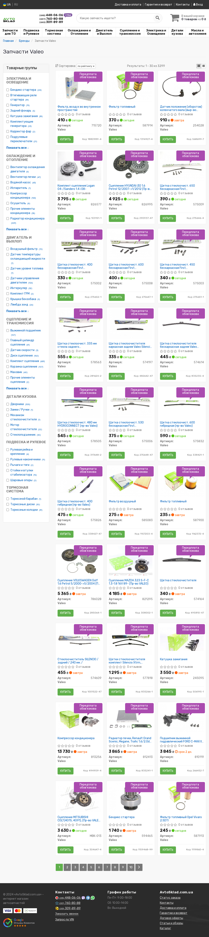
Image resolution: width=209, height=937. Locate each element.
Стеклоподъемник (25, 434)
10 (130, 867)
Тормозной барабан (25, 499)
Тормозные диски (25, 504)
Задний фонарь (22, 110)
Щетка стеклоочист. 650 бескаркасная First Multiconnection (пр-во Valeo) (180, 187)
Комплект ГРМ (22, 293)
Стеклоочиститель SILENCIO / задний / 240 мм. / (78, 661)
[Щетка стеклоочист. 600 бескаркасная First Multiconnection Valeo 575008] (131, 245)
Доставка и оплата (128, 4)
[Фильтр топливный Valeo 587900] (182, 481)
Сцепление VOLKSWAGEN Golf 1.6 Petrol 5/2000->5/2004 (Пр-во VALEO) (79, 582)
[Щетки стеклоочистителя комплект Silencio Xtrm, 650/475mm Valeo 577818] (131, 639)
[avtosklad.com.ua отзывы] (19, 922)
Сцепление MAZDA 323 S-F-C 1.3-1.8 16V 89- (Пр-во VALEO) (129, 582)
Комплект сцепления (27, 361)
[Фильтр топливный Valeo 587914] (131, 87)
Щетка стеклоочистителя (178, 580)
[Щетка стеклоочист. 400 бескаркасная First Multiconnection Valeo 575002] (79, 245)
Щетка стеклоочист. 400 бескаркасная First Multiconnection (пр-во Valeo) (77, 266)
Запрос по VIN (64, 919)
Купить (65, 139)
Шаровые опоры (23, 480)
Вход (199, 4)
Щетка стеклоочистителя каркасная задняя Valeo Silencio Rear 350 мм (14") (130, 345)
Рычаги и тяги (21, 465)
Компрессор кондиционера (76, 738)
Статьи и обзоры (171, 923)
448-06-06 (51, 15)
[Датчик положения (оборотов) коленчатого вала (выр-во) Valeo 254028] (182, 87)
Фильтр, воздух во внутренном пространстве (79, 108)
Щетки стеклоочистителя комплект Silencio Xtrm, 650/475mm (127, 661)
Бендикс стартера (26, 90)
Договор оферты (171, 918)
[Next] (138, 867)
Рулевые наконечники (27, 459)
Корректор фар (22, 131)
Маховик (19, 372)
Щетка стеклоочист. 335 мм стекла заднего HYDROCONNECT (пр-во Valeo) (78, 345)
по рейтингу (85, 66)
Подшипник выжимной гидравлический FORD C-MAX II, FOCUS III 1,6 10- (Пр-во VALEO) (181, 740)
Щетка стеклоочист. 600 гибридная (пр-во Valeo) (177, 424)
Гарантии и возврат (173, 913)
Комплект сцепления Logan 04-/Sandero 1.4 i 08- (76, 187)
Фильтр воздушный (122, 501)
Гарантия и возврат (158, 4)
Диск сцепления (24, 355)
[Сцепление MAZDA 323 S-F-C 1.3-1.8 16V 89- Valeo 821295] (131, 561)
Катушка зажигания (26, 116)
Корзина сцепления (26, 366)
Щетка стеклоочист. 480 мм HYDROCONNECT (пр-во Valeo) (78, 424)
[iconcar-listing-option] (203, 66)
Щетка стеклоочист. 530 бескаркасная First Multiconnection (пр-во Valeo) (128, 424)
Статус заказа (170, 897)
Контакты (183, 4)
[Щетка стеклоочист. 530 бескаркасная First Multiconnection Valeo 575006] (131, 402)
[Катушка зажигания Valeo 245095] (182, 639)
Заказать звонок (66, 914)
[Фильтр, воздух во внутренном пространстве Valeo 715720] (79, 87)
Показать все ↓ (17, 148)
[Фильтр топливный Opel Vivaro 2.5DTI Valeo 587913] (182, 797)
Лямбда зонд (21, 304)
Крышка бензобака (25, 299)
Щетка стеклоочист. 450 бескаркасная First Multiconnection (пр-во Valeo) (180, 266)
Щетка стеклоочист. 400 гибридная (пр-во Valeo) (75, 503)
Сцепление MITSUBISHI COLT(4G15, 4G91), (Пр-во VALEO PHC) (79, 819)
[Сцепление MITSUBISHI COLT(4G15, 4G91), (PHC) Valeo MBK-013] (79, 797)
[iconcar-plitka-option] (198, 66)
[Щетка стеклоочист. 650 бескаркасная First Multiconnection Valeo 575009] (182, 166)
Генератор (20, 105)
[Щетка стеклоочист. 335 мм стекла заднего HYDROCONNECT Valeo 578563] (79, 324)
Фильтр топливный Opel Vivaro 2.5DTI (181, 819)
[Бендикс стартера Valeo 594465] (131, 797)
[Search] (157, 18)
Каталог (165, 928)
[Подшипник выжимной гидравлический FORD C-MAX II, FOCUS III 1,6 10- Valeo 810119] (182, 718)
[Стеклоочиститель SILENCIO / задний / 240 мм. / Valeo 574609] (79, 639)
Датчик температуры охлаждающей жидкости (27, 259)
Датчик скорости (24, 350)
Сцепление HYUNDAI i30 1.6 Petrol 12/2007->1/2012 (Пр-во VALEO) (130, 187)
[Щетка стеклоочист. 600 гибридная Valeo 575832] (182, 402)
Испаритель (20, 188)
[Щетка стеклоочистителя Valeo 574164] (182, 560)
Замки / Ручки (21, 409)
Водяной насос (23, 182)
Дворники (20, 404)
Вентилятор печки (25, 177)
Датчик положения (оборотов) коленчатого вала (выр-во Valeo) (181, 108)
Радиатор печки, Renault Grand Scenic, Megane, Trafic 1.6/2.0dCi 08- (130, 740)
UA (8, 4)
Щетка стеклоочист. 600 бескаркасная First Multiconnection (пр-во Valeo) (128, 266)
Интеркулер (21, 288)
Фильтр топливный (122, 107)
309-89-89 (51, 22)
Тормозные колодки (26, 510)
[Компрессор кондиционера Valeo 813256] (79, 718)
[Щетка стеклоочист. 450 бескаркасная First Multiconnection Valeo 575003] (182, 245)
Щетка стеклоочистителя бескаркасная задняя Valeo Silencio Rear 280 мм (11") (178, 345)
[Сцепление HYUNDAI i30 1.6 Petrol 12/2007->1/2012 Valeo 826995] (131, 166)
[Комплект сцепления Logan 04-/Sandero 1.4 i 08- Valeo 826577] (79, 166)
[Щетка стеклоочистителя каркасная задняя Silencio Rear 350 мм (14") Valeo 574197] (131, 324)
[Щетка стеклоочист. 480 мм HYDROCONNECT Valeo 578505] (79, 402)
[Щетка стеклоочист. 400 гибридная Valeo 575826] (79, 481)
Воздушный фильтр (26, 249)
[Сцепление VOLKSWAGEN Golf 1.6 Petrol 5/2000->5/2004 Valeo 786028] (79, 560)
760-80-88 (51, 19)
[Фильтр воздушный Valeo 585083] (131, 481)
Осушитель (20, 203)
